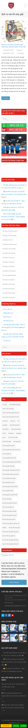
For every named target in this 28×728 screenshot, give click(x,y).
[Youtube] (12, 615)
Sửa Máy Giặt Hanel (9, 288)
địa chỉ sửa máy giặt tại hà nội (10, 544)
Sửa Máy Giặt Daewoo (9, 271)
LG (18, 421)
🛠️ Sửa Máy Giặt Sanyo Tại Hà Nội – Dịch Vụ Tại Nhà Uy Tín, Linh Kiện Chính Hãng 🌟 (13, 194)
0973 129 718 (9, 603)
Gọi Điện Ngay (6, 725)
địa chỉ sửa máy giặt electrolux (11, 531)
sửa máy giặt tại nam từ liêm (10, 486)
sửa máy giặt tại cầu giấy (9, 478)
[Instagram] (9, 615)
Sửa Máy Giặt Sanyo (9, 257)
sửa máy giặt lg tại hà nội (9, 458)
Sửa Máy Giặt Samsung (9, 235)
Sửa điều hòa (7, 320)
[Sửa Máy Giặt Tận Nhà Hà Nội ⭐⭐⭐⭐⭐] (11, 5)
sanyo (4, 437)
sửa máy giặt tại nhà (8, 490)
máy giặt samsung (15, 429)
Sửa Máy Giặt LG (8, 240)
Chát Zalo (15, 725)
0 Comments (20, 53)
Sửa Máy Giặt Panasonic (10, 244)
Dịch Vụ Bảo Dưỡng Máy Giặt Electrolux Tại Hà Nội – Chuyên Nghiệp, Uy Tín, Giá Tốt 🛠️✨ (13, 216)
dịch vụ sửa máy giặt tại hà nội (11, 417)
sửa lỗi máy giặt (7, 441)
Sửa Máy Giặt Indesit (9, 293)
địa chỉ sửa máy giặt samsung (10, 540)
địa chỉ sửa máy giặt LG (9, 535)
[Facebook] (6, 615)
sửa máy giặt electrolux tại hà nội (11, 449)
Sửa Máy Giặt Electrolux (10, 231)
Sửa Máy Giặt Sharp (8, 266)
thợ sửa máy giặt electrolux (10, 503)
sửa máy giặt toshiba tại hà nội (11, 474)
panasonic (11, 433)
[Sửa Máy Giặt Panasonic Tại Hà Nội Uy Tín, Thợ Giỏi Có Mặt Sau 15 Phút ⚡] (5, 632)
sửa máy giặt (17, 441)
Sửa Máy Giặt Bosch (9, 280)
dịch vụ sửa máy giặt (8, 408)
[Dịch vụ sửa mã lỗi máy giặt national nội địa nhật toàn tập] (14, 31)
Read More (6, 98)
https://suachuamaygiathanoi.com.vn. (16, 720)
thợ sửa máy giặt (7, 499)
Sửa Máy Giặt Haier (8, 262)
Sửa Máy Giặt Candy (9, 284)
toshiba (4, 527)
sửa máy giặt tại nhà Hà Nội (10, 494)
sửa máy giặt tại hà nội (8, 482)
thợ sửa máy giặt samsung (9, 511)
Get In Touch (14, 582)
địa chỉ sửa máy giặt (14, 527)
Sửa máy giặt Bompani (9, 275)
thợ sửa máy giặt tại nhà (9, 519)
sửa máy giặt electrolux (9, 445)
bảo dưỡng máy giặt (15, 404)
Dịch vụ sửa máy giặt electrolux (11, 412)
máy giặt (5, 425)
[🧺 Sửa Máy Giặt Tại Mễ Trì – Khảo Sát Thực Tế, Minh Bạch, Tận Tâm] (23, 632)
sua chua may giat (13, 437)
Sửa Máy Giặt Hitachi (9, 253)
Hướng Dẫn (6, 53)
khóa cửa (12, 421)
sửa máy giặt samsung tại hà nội (11, 470)
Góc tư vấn (6, 309)
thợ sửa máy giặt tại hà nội (10, 515)
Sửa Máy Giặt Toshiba (9, 248)
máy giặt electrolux (15, 425)
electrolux (5, 421)
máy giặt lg (5, 429)
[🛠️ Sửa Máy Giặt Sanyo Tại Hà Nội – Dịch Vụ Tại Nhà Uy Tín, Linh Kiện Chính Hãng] (14, 632)
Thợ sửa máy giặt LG (8, 507)
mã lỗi (4, 433)
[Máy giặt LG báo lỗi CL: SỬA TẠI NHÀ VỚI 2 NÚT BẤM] (5, 641)
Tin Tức (12, 53)
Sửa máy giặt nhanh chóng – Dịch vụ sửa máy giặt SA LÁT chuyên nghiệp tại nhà (13, 327)
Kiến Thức (6, 317)
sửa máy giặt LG (7, 453)
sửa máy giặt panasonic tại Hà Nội (12, 462)
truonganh (19, 50)
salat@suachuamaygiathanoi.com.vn (15, 605)
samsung (18, 433)
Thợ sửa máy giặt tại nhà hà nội (11, 523)
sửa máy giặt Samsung (8, 466)
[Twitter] (2, 615)
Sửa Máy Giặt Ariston (9, 297)
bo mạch (5, 404)
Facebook (23, 725)
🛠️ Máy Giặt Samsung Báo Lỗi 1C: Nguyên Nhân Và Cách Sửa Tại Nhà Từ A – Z (14, 695)
